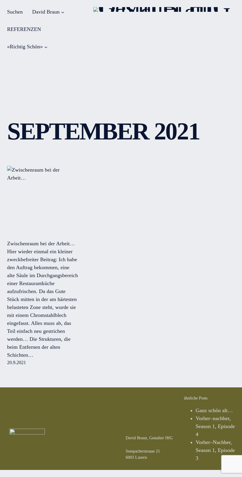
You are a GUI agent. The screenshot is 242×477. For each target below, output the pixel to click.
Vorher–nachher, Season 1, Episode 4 (215, 426)
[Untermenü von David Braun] (62, 12)
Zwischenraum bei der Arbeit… (41, 243)
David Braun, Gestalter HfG (149, 438)
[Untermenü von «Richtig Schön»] (46, 46)
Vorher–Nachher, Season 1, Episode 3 (215, 450)
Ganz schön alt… (214, 410)
